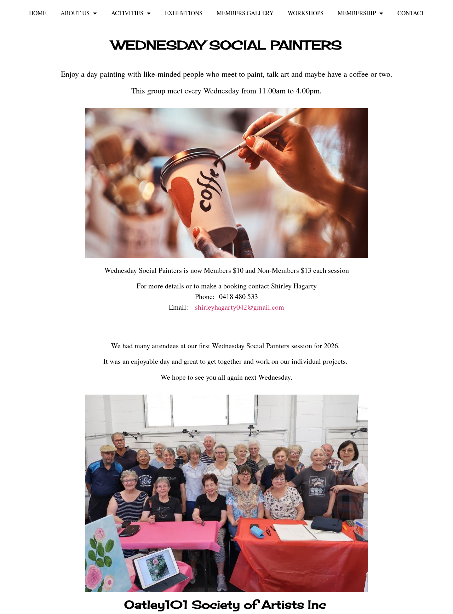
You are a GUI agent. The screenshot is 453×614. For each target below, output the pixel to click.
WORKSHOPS (305, 13)
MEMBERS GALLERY (245, 13)
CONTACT (410, 13)
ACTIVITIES (127, 13)
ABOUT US (75, 13)
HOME (37, 13)
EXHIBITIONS (183, 13)
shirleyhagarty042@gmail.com (239, 307)
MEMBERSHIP (357, 13)
